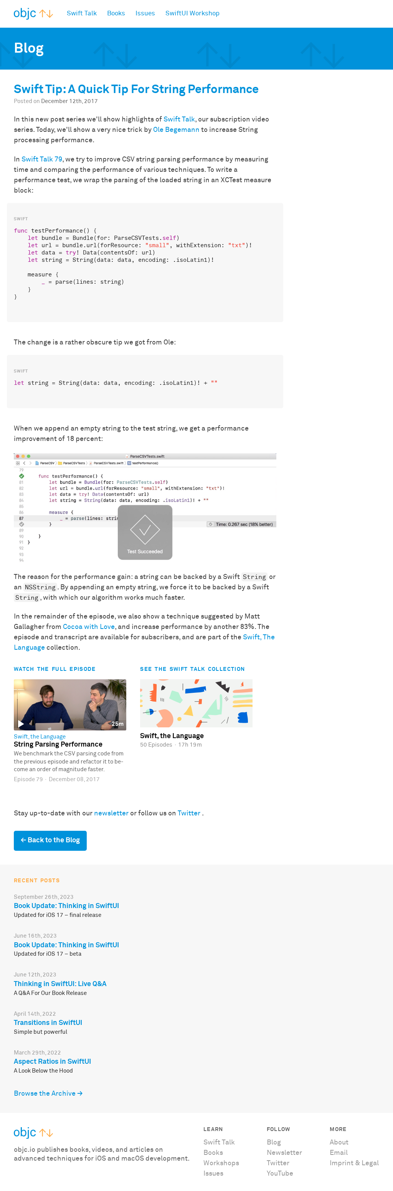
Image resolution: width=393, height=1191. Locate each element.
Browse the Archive (45, 1093)
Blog (274, 1142)
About (339, 1142)
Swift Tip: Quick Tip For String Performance (136, 90)
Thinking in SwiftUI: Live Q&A (60, 984)
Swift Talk (82, 13)
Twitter (189, 813)
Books (116, 13)
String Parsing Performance (58, 744)
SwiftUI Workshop (192, 13)
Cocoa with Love (89, 627)
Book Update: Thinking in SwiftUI (66, 906)
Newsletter (284, 1152)
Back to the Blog (54, 840)
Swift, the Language (40, 737)
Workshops (221, 1163)
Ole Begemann (176, 129)
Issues (145, 13)
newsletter (111, 813)
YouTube (280, 1173)
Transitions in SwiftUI (48, 1023)
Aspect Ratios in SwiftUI (52, 1061)
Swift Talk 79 (41, 159)
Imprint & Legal (354, 1163)
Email (339, 1152)
